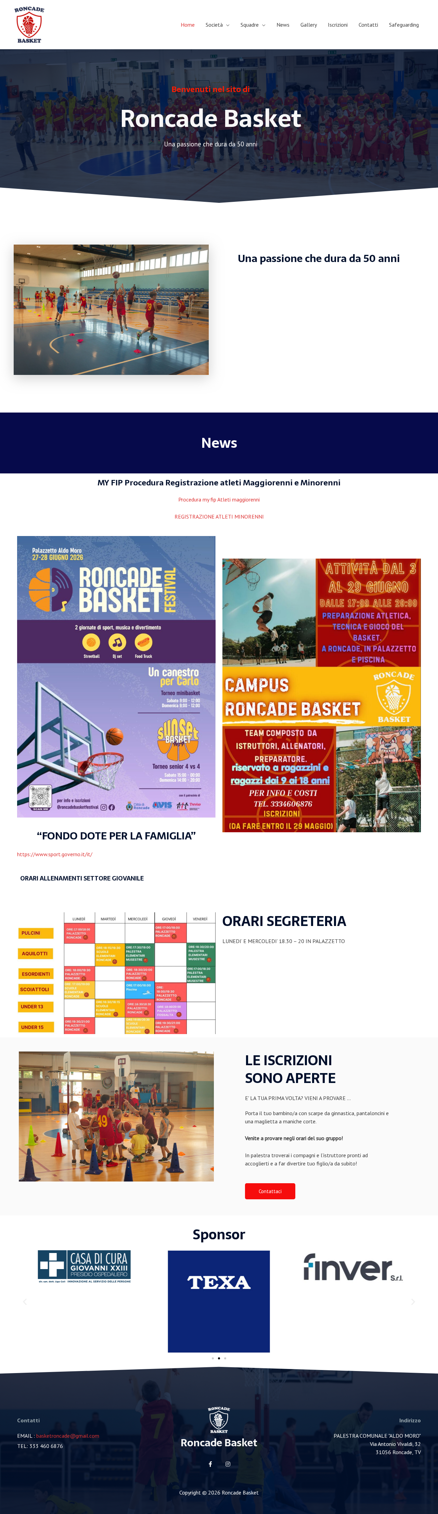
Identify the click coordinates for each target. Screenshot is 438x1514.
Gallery (308, 24)
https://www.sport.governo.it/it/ (54, 854)
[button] (270, 1191)
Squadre (250, 24)
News (282, 24)
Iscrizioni (338, 24)
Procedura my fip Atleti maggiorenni (219, 499)
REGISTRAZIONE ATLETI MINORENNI (219, 516)
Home (188, 24)
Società (214, 24)
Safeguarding (404, 24)
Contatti (368, 24)
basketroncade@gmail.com (67, 1435)
